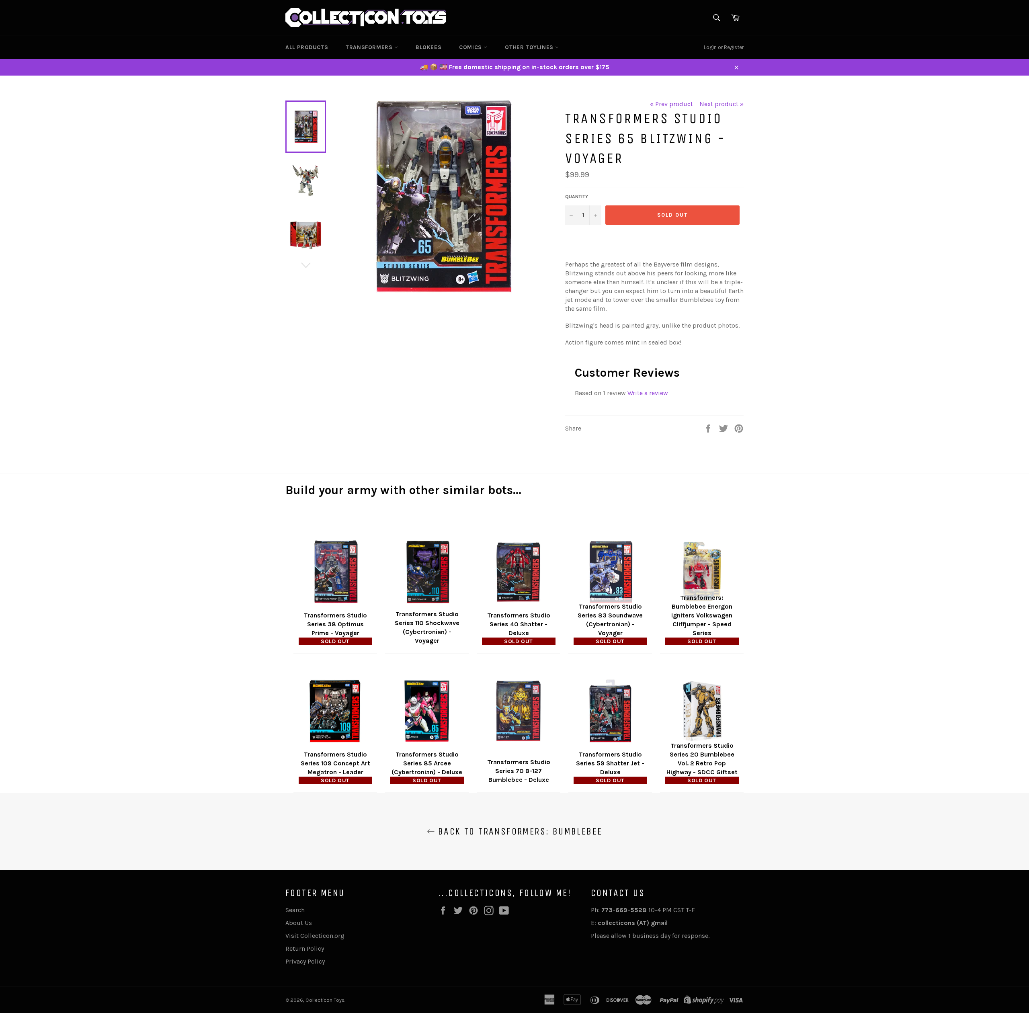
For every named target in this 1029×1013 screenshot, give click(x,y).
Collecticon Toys (324, 1000)
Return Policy (304, 948)
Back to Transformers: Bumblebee (519, 831)
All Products (306, 47)
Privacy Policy (305, 961)
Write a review (647, 393)
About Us (298, 923)
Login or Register (724, 47)
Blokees (428, 47)
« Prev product (671, 104)
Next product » (721, 104)
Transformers (370, 47)
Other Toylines (530, 47)
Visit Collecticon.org (314, 935)
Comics (471, 47)
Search (295, 910)
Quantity (576, 196)
